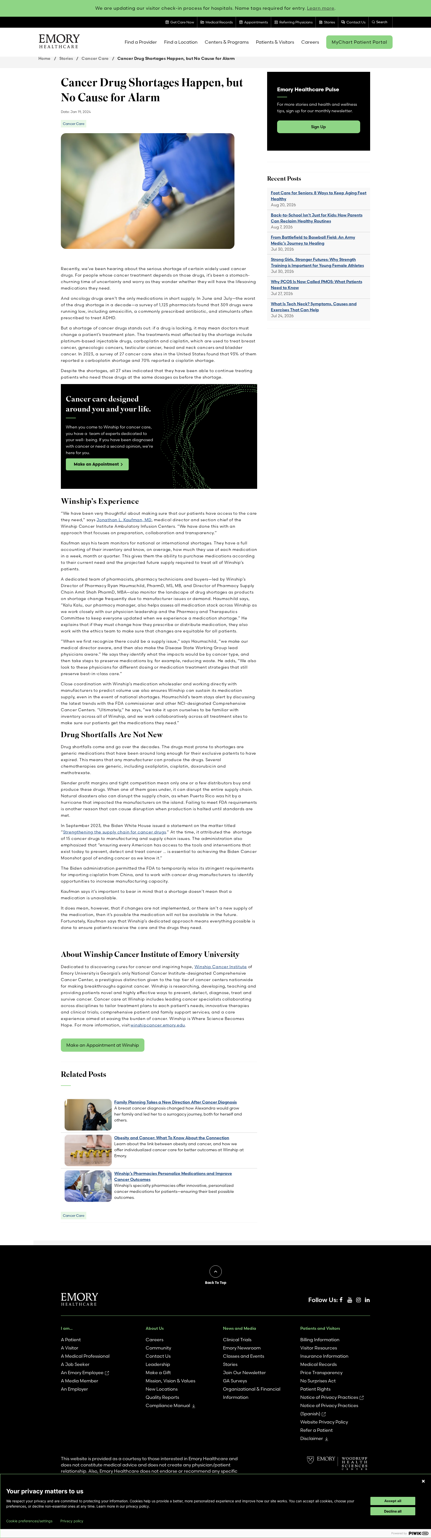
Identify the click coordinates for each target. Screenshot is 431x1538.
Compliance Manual (168, 1405)
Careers (154, 1339)
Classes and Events (243, 1356)
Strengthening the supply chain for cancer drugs (114, 831)
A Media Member (79, 1381)
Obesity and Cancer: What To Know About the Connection (171, 1137)
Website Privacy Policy (324, 1422)
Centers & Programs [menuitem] (227, 42)
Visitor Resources (318, 1348)
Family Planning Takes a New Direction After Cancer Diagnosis (175, 1102)
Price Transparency (321, 1372)
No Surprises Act (318, 1381)
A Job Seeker (75, 1364)
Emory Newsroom (242, 1348)
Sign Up (318, 126)
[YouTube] (350, 1300)
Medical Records (318, 1364)
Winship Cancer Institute (221, 966)
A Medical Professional (85, 1356)
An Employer (74, 1389)
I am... (67, 1328)
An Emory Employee (82, 1372)
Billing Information (319, 1339)
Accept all (392, 1501)
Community (158, 1348)
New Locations (162, 1389)
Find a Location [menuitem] (181, 42)
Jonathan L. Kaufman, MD (124, 519)
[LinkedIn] (367, 1300)
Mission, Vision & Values (170, 1381)
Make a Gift (158, 1372)
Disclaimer (311, 1438)
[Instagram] (358, 1300)
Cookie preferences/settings (29, 1521)
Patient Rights (315, 1389)
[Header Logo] (59, 42)
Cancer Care (95, 58)
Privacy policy (71, 1521)
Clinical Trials (237, 1339)
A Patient (71, 1339)
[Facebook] (341, 1300)
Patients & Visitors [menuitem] (275, 42)
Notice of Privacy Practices (329, 1397)
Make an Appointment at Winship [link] (102, 1045)
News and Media (239, 1328)
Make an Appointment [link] (96, 464)
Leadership (158, 1364)
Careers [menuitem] (310, 42)
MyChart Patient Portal (359, 42)
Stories (66, 58)
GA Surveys (235, 1381)
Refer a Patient (316, 1430)
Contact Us (158, 1356)
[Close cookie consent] (423, 1481)
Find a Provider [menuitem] (141, 42)
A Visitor (69, 1348)
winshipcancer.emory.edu (157, 1025)
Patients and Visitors (320, 1328)
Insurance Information (324, 1356)
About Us (155, 1328)
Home (44, 58)
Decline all (393, 1511)
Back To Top (215, 1282)
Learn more (321, 8)
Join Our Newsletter (244, 1372)
